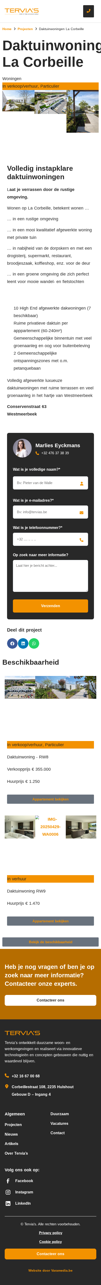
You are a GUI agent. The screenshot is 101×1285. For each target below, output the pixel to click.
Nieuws (11, 1134)
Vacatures (59, 1124)
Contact (57, 1133)
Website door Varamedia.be (50, 1270)
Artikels (11, 1144)
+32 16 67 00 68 (26, 1076)
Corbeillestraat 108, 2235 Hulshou (42, 1087)
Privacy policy (50, 1233)
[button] (50, 139)
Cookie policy (50, 1242)
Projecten (25, 29)
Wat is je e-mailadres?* (33, 500)
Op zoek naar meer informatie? (40, 555)
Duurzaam (59, 1114)
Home (7, 29)
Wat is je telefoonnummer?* (37, 528)
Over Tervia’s (16, 1153)
